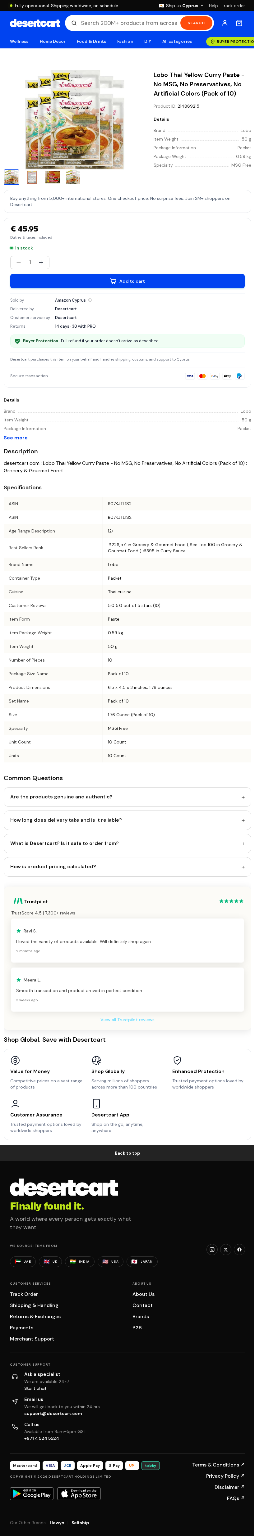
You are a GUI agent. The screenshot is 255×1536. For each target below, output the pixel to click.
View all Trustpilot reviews (127, 1019)
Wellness (19, 41)
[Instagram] (212, 1249)
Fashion (125, 41)
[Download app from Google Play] (31, 1493)
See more (16, 437)
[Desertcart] (35, 23)
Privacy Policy (225, 1476)
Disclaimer (230, 1487)
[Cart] (239, 23)
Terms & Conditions (218, 1465)
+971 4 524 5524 (41, 1438)
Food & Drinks (91, 41)
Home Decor (53, 41)
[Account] (225, 23)
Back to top (127, 1153)
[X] (225, 1249)
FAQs (236, 1498)
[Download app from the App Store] (79, 1493)
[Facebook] (239, 1249)
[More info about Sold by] (90, 300)
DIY (147, 41)
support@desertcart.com (53, 1413)
